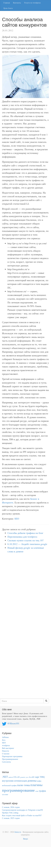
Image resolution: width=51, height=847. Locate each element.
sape (37, 776)
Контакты (17, 2)
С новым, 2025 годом (11, 818)
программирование (18, 790)
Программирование (10, 759)
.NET (5, 776)
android (10, 777)
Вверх (25, 838)
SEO (16, 518)
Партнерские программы (12, 756)
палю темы (23, 785)
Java (3, 740)
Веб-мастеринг (8, 748)
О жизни (5, 753)
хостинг (5, 794)
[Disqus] (25, 592)
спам (36, 791)
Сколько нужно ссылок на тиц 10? (25, 540)
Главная (6, 2)
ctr (18, 776)
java (27, 777)
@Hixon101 (13, 723)
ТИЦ (42, 776)
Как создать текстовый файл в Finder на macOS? (22, 815)
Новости (5, 751)
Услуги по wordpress (32, 2)
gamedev (22, 777)
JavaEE (31, 777)
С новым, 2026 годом (11, 807)
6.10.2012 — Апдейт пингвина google (27, 544)
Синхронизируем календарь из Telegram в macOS (22, 810)
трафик (42, 790)
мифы (39, 781)
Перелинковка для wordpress (22, 536)
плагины (36, 785)
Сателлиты (6, 761)
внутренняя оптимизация (14, 780)
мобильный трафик (9, 785)
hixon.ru (18, 832)
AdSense (5, 737)
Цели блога (8, 8)
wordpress (6, 745)
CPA (15, 777)
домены (31, 780)
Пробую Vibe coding (10, 812)
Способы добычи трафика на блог (25, 533)
